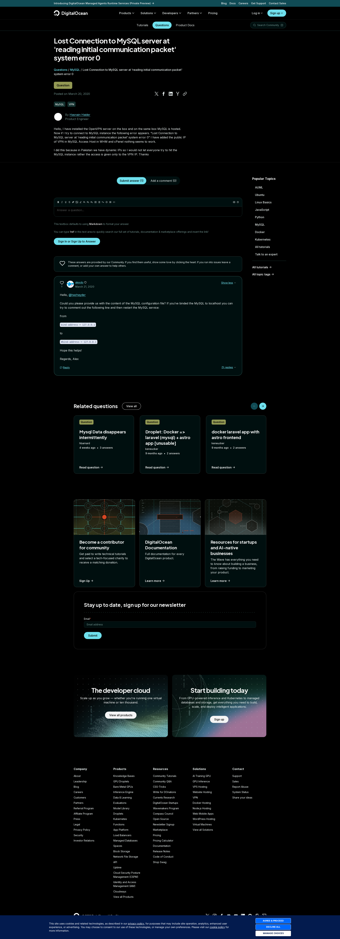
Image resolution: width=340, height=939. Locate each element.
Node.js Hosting (202, 808)
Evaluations (119, 802)
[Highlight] (80, 202)
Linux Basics (263, 202)
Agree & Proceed (273, 920)
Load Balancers (122, 835)
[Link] (73, 202)
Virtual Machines (202, 824)
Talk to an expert (266, 254)
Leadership (80, 781)
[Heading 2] (88, 202)
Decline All (273, 927)
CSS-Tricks (159, 786)
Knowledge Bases (124, 775)
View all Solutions (203, 829)
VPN (195, 797)
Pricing (157, 835)
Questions (162, 25)
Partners (78, 802)
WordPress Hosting (204, 818)
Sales (235, 781)
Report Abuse (240, 786)
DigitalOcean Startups (165, 802)
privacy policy (136, 923)
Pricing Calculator (163, 840)
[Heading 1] (84, 202)
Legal (77, 824)
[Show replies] (235, 367)
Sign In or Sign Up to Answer (77, 241)
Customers (80, 797)
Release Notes (161, 851)
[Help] (237, 202)
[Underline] (65, 202)
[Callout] (106, 202)
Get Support (258, 3)
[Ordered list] (99, 202)
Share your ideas (242, 797)
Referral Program (84, 808)
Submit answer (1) (131, 180)
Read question (89, 467)
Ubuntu (259, 195)
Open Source (161, 818)
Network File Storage (125, 856)
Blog (224, 3)
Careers (243, 3)
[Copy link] (185, 94)
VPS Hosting (200, 786)
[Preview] (234, 202)
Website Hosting (202, 792)
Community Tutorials (164, 775)
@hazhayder (77, 295)
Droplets (118, 813)
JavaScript (262, 209)
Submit (92, 635)
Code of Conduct (163, 856)
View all (131, 406)
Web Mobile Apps (203, 813)
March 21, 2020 (84, 286)
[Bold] (58, 202)
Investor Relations (84, 840)
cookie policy (217, 927)
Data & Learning (122, 797)
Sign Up (84, 581)
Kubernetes (262, 239)
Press (77, 818)
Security (78, 835)
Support (237, 775)
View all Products (123, 896)
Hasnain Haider (80, 114)
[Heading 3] (91, 202)
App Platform (120, 829)
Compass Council (163, 813)
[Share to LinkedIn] (171, 94)
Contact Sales (277, 3)
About (77, 775)
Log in (256, 13)
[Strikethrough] (69, 202)
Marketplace (160, 829)
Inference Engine (123, 792)
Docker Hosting (202, 802)
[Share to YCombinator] (178, 94)
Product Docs (185, 25)
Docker (260, 232)
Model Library (121, 808)
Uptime (117, 867)
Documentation (162, 845)
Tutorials (142, 25)
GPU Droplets (121, 781)
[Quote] (102, 202)
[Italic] (62, 202)
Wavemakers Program (166, 808)
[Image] (76, 202)
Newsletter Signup (163, 824)
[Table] (110, 202)
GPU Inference (201, 781)
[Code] (114, 202)
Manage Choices (273, 933)
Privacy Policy (82, 829)
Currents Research (164, 797)
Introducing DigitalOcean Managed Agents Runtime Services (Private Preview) (102, 3)
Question (63, 85)
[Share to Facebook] (164, 94)
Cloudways (119, 891)
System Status (240, 792)
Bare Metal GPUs (123, 786)
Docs (233, 3)
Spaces (117, 845)
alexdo (79, 282)
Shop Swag (159, 862)
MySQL (75, 69)
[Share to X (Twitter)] (156, 94)
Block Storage (121, 851)
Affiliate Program (83, 813)
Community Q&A (162, 781)
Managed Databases (125, 840)
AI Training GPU (202, 775)
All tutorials (262, 247)
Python (259, 217)
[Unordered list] (95, 202)
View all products (120, 715)
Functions (118, 824)
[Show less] (235, 283)
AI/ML (259, 187)
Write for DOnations (164, 792)
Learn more (153, 581)
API (115, 862)
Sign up (275, 13)
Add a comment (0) (164, 180)
